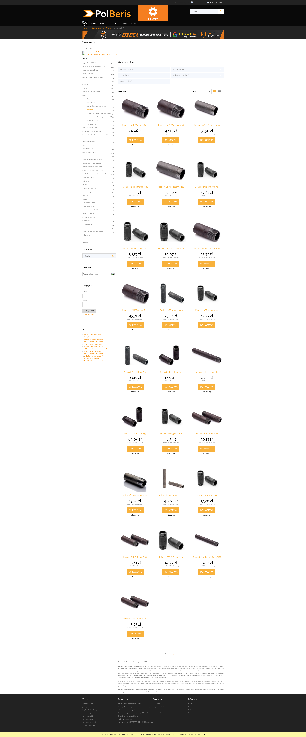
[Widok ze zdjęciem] (214, 91)
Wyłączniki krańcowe (88, 177)
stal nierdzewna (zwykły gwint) (96, 106)
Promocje (85, 242)
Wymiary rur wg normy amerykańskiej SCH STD (133, 713)
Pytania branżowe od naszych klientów (130, 704)
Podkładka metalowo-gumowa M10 (93, 339)
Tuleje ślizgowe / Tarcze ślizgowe (91, 163)
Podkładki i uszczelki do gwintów (92, 159)
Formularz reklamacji (89, 722)
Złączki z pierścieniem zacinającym (92, 77)
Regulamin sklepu (88, 704)
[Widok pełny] (219, 91)
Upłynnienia (86, 235)
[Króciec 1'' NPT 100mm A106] (171, 295)
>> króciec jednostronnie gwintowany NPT (99, 117)
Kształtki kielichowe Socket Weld (92, 167)
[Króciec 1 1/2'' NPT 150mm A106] (206, 110)
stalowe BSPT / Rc (92, 120)
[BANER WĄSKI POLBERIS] (153, 35)
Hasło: (84, 300)
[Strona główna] (107, 13)
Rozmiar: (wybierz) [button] (179, 69)
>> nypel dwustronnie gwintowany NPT (99, 113)
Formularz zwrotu (88, 719)
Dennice (84, 228)
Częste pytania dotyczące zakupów (93, 710)
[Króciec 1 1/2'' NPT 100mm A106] (135, 110)
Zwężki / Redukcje (87, 74)
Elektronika (85, 181)
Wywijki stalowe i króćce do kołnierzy (93, 231)
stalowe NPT (91, 110)
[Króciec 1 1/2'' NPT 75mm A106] (135, 233)
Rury (83, 145)
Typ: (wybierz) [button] (124, 75)
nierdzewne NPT (92, 124)
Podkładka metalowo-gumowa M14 (94, 354)
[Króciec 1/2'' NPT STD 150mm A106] (206, 542)
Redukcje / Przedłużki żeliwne (91, 70)
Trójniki (84, 88)
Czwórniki (85, 84)
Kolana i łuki (86, 81)
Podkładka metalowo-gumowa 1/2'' (94, 356)
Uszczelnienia (86, 156)
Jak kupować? (86, 707)
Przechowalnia (157, 710)
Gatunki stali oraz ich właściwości (128, 716)
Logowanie (156, 704)
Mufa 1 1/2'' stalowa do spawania (93, 351)
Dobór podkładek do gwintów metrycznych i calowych (134, 707)
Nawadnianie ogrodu (88, 206)
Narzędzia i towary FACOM (90, 210)
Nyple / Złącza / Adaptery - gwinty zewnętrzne (96, 63)
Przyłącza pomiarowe (88, 141)
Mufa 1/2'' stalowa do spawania (92, 337)
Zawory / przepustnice (89, 152)
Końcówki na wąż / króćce (90, 128)
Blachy (84, 185)
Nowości (85, 239)
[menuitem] (93, 23)
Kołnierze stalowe (87, 149)
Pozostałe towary (87, 224)
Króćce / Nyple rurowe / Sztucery (92, 99)
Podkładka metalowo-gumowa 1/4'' (93, 342)
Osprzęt (84, 199)
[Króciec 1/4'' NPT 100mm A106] (135, 604)
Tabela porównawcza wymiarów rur (129, 710)
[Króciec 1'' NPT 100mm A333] (135, 357)
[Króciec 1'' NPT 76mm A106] (206, 418)
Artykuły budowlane (88, 203)
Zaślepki (85, 95)
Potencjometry (86, 192)
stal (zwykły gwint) (92, 102)
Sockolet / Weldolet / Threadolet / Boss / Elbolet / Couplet (96, 136)
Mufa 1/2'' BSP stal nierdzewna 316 (93, 361)
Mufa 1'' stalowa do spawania (92, 358)
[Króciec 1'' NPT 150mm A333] (135, 418)
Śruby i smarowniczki (88, 217)
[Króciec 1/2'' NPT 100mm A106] (135, 480)
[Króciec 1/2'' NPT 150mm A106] (206, 480)
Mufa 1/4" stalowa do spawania (92, 335)
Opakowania (86, 221)
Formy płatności (87, 716)
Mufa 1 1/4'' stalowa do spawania (93, 344)
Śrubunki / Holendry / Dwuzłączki (92, 131)
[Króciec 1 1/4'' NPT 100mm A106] (171, 233)
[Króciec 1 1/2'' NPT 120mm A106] (171, 110)
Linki (189, 710)
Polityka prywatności (88, 725)
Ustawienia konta (158, 713)
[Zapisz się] (113, 274)
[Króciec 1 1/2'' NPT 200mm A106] (171, 172)
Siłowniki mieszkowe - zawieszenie (92, 170)
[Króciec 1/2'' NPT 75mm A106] (135, 542)
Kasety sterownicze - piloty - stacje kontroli (95, 174)
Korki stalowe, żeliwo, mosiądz (91, 92)
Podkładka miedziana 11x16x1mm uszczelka (96, 349)
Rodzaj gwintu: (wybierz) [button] (181, 75)
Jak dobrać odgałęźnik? (125, 719)
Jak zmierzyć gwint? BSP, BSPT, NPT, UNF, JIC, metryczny (135, 722)
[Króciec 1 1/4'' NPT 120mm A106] (135, 295)
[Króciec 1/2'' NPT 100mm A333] (171, 480)
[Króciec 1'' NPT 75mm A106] (171, 418)
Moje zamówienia (158, 707)
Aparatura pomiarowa (89, 188)
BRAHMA (85, 195)
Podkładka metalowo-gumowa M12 (93, 346)
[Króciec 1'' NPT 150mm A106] (206, 357)
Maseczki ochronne (88, 213)
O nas (190, 704)
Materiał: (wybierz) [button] (126, 81)
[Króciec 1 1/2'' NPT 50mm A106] (206, 172)
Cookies (190, 713)
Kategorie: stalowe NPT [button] (127, 69)
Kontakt (190, 707)
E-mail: (84, 292)
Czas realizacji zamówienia (90, 713)
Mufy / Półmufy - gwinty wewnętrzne (93, 66)
